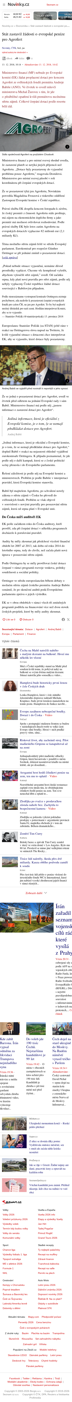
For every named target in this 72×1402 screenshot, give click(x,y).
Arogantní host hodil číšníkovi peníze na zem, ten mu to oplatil (44, 774)
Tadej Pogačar (45, 1228)
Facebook (14, 1378)
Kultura (23, 838)
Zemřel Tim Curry (31, 833)
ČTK (13, 47)
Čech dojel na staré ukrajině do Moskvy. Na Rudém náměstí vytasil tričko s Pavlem (61, 1051)
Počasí (23, 719)
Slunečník (14, 1338)
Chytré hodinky (49, 1360)
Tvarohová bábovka (48, 1263)
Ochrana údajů (54, 1381)
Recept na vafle (46, 1268)
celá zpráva (10, 257)
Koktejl (23, 780)
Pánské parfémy (34, 1366)
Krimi (22, 870)
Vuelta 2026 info (46, 1214)
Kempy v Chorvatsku (14, 1285)
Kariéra (48, 1378)
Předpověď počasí (51, 1317)
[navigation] (4, 4)
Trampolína (58, 1333)
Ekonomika (25, 691)
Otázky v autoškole (48, 1303)
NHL (5, 1273)
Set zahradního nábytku (48, 1338)
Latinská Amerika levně (15, 1303)
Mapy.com (33, 1317)
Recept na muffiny (47, 1254)
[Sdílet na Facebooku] (63, 619)
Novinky (6, 47)
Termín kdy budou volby (15, 1228)
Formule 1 (8, 1268)
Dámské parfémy (38, 1355)
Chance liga (9, 1249)
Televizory (33, 1360)
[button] (36, 131)
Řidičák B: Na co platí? (50, 1299)
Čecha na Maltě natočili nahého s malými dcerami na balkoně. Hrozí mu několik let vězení (44, 654)
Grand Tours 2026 (47, 1238)
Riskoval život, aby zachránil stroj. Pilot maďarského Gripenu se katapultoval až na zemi (44, 743)
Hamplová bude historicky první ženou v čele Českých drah (43, 684)
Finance (31, 634)
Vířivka (42, 1344)
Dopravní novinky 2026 (50, 1294)
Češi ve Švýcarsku (12, 1299)
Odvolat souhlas (21, 1385)
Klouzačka (27, 1338)
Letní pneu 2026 (46, 1285)
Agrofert (40, 629)
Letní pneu (56, 1355)
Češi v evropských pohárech (35, 1327)
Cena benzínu (43, 1322)
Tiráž (57, 1378)
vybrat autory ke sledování (14, 52)
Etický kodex (37, 1381)
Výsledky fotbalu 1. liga (15, 1254)
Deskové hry (18, 1360)
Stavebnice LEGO (17, 1355)
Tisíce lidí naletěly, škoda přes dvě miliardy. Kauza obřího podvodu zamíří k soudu (44, 862)
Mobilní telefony (48, 1349)
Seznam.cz (52, 4)
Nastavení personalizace (46, 1385)
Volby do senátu (11, 1233)
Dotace (29, 629)
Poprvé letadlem (11, 1289)
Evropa (6, 634)
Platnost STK (45, 1308)
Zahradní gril (30, 1344)
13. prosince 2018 (53, 316)
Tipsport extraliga (12, 1259)
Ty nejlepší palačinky (49, 1249)
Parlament (18, 634)
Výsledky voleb (10, 1224)
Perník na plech (46, 1273)
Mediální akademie (18, 1381)
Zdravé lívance (46, 1259)
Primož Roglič (45, 1233)
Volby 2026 (8, 1214)
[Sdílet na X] (68, 619)
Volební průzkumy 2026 (15, 1219)
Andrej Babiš (54, 629)
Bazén (25, 1333)
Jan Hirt (42, 1224)
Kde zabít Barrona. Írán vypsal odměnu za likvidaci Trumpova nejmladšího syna (9, 1053)
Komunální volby (11, 1238)
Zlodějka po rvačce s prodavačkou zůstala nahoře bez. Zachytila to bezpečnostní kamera (40, 804)
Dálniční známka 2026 (50, 1289)
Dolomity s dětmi (11, 1308)
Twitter (26, 1378)
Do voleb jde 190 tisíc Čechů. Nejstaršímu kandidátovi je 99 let (36, 1049)
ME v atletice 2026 (12, 1263)
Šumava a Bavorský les (15, 1294)
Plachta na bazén (40, 1333)
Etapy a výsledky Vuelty (50, 1219)
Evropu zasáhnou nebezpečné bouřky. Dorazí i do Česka (43, 713)
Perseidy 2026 (25, 1322)
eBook (9, 58)
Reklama (37, 1378)
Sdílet (21, 58)
